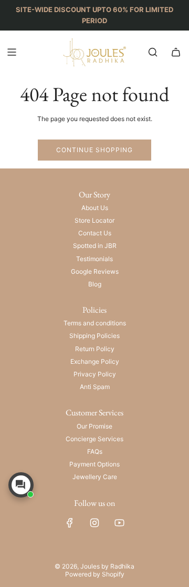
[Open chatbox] (21, 485)
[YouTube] (119, 522)
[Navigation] (11, 52)
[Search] (152, 52)
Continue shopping (94, 150)
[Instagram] (94, 522)
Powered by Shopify (94, 574)
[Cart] (175, 52)
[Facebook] (69, 522)
